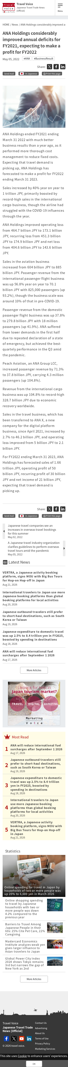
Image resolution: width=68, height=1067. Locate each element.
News (15, 24)
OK (34, 1063)
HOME (6, 24)
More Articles (34, 670)
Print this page (53, 73)
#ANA (27, 58)
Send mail (9, 73)
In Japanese (31, 73)
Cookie (22, 1056)
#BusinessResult (43, 58)
